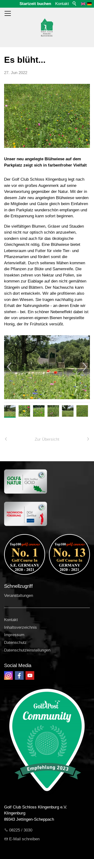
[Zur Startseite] (47, 27)
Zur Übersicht (47, 439)
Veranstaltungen (18, 595)
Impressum (14, 635)
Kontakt (62, 3)
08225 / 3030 (20, 830)
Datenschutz (15, 642)
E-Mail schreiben (24, 839)
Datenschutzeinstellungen (27, 650)
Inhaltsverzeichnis (20, 627)
